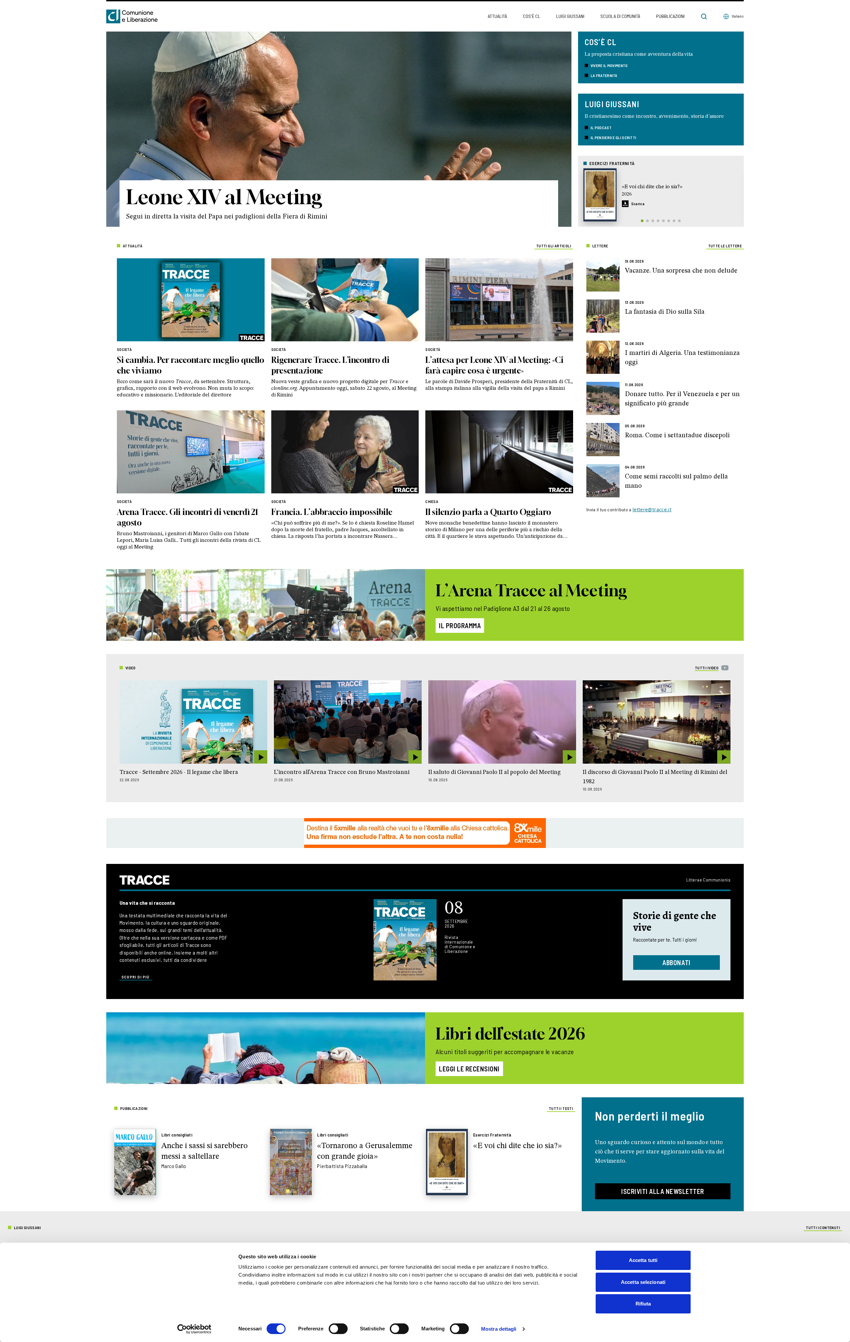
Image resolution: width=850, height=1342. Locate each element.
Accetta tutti (643, 1260)
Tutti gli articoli (553, 245)
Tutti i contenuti (823, 1227)
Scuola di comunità (620, 16)
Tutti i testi (561, 1108)
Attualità (497, 16)
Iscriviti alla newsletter (662, 1191)
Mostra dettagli (499, 1329)
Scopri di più (136, 976)
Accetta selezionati (643, 1282)
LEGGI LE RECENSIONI (469, 1069)
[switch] (338, 1328)
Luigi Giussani (570, 16)
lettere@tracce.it (652, 509)
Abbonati (676, 962)
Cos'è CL (531, 16)
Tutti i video (707, 667)
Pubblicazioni (670, 16)
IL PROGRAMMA (460, 625)
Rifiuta (643, 1303)
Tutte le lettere (725, 245)
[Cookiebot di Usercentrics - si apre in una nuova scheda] (194, 1329)
